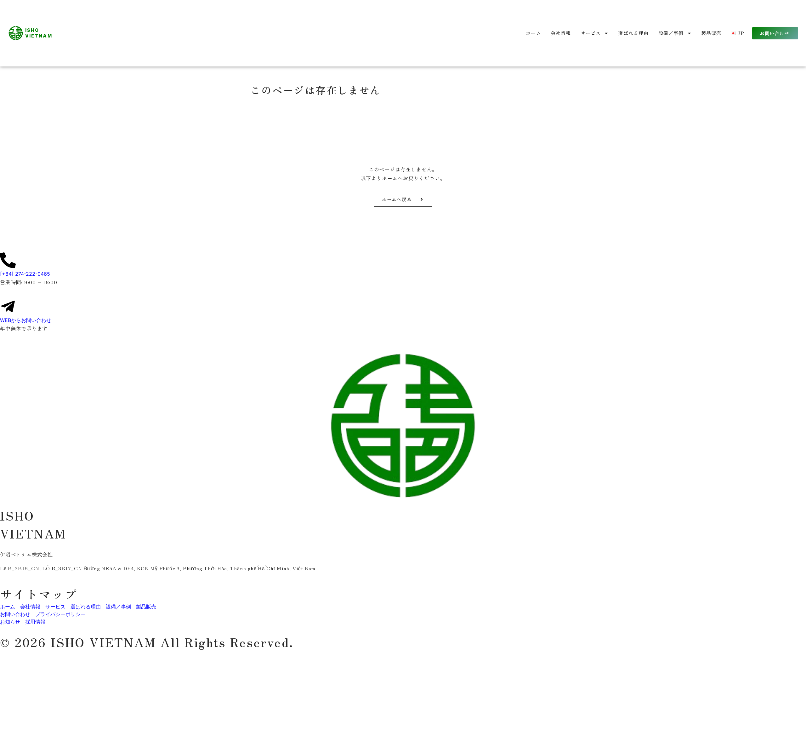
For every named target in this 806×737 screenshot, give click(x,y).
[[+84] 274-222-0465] (8, 260)
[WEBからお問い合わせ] (8, 306)
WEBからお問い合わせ (25, 320)
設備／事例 (671, 33)
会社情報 (561, 33)
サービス (591, 33)
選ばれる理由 (633, 33)
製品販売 (711, 33)
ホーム (533, 33)
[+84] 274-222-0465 (25, 274)
